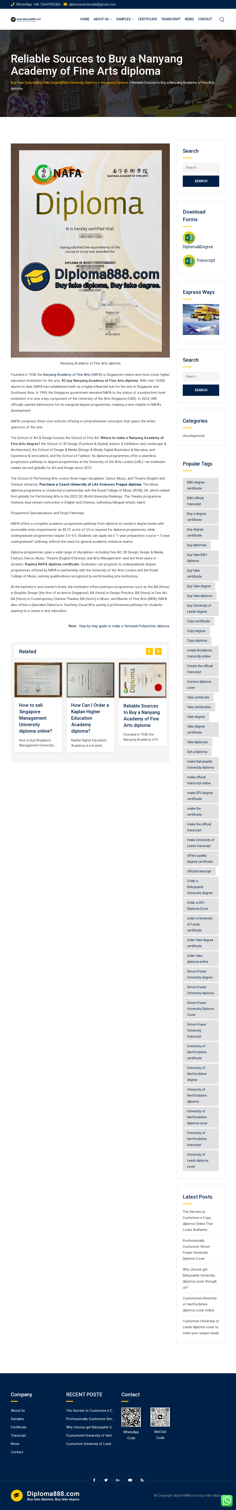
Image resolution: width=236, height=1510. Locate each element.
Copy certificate (198, 621)
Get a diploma (197, 752)
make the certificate (194, 811)
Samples (123, 19)
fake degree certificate (196, 729)
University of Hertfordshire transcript (197, 1139)
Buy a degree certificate (196, 517)
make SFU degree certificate (200, 796)
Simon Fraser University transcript (196, 1030)
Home (84, 19)
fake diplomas (197, 742)
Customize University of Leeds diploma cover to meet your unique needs (201, 1327)
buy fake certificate (194, 573)
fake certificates (199, 707)
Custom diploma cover (199, 684)
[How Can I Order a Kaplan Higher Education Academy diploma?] (90, 680)
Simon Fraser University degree (199, 974)
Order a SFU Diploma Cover (197, 905)
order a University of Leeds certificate (199, 924)
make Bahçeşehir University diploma (200, 764)
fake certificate (198, 697)
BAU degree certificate (196, 485)
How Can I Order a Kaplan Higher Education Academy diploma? (90, 718)
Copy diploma (197, 640)
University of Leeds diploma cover (197, 1160)
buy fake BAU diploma (197, 558)
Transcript (171, 19)
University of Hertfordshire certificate (197, 1052)
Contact (205, 19)
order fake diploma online (197, 959)
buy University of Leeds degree (199, 608)
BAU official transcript (195, 501)
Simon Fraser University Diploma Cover (200, 1009)
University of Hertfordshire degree (197, 1074)
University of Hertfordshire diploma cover (197, 1117)
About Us (101, 19)
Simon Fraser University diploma (200, 990)
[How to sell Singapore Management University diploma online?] (38, 680)
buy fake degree (199, 586)
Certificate (147, 19)
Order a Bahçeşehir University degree (199, 887)
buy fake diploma (199, 596)
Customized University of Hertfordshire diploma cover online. (200, 1304)
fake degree (196, 717)
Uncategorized (194, 436)
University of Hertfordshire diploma (197, 1095)
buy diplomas (196, 545)
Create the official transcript (200, 669)
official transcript (199, 871)
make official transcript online (199, 780)
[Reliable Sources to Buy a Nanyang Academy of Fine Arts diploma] (142, 680)
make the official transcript (199, 827)
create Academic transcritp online (199, 653)
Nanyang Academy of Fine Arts (66, 375)
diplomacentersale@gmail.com (92, 4)
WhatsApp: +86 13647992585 (38, 4)
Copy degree (196, 631)
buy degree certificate (195, 532)
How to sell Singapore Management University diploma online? (35, 718)
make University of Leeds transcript (200, 843)
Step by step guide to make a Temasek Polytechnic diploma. (124, 626)
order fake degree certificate (200, 943)
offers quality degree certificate (200, 858)
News (189, 19)
